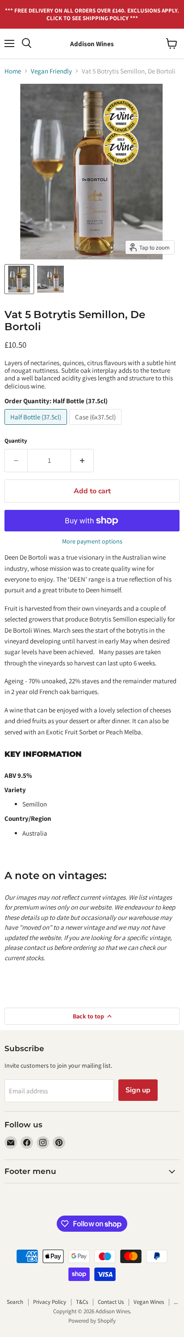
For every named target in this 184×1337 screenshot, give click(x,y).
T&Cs (82, 1302)
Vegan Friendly (51, 71)
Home (12, 71)
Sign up (138, 1090)
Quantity (15, 440)
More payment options (92, 541)
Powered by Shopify (92, 1320)
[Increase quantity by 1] (82, 460)
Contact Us (111, 1302)
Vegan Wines (149, 1302)
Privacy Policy (49, 1302)
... (176, 1302)
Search (15, 1302)
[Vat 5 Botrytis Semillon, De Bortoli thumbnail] (19, 279)
